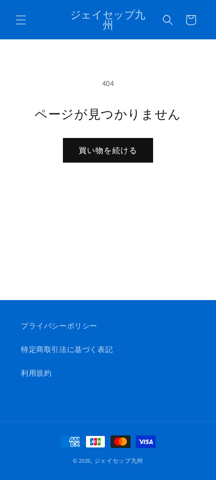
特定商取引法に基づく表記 (67, 349)
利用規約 (36, 373)
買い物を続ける (108, 150)
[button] (21, 19)
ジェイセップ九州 (119, 460)
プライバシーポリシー (59, 325)
